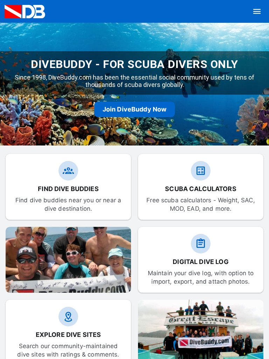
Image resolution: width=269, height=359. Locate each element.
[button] (257, 11)
